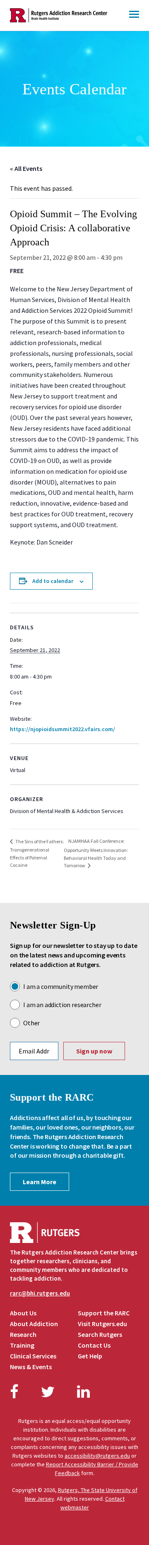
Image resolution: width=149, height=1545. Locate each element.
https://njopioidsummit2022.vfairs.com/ (62, 729)
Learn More (39, 1182)
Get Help (90, 1356)
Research (23, 1334)
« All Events (26, 168)
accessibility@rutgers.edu (97, 1455)
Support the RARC (104, 1313)
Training (22, 1345)
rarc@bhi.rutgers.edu (40, 1293)
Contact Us (94, 1345)
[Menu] (134, 15)
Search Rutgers (100, 1334)
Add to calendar (52, 581)
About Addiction (34, 1323)
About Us (23, 1313)
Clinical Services (33, 1356)
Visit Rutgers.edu (102, 1323)
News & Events (31, 1367)
